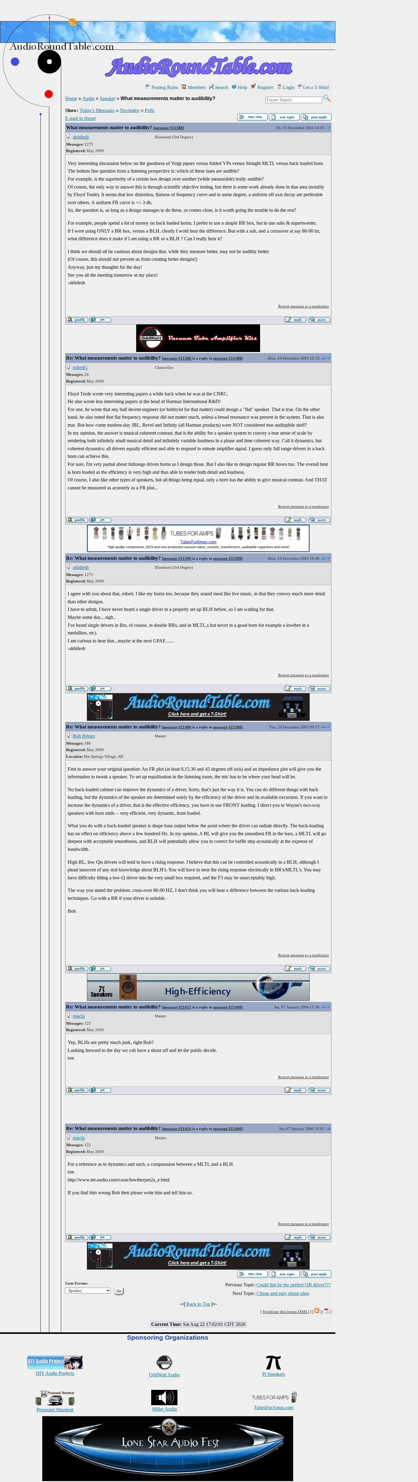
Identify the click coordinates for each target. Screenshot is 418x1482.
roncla (79, 1016)
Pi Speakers (273, 1374)
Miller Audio (164, 1409)
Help (242, 87)
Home (71, 98)
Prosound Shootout (54, 1409)
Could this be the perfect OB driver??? (293, 1284)
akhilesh (81, 137)
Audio (88, 98)
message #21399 (177, 558)
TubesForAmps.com (273, 1407)
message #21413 (177, 1007)
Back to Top (198, 1304)
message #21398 (177, 358)
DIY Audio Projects (55, 1373)
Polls (149, 110)
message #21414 (177, 1128)
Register (264, 87)
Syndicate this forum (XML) (286, 1311)
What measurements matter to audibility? (109, 127)
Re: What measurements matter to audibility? (113, 358)
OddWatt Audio (164, 1374)
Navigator (129, 110)
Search (221, 87)
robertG (80, 367)
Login (288, 87)
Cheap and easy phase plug (282, 1293)
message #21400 (177, 727)
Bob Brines (84, 736)
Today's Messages (97, 110)
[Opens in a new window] (167, 1479)
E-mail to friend (80, 118)
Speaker (107, 98)
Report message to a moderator (303, 306)
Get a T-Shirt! (316, 87)
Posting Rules (164, 87)
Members (196, 87)
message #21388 (169, 127)
